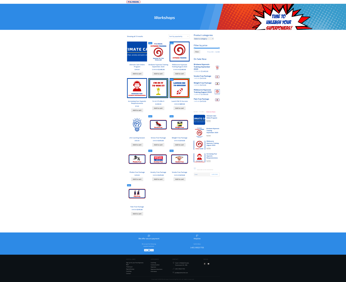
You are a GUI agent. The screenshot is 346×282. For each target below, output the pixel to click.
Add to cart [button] (137, 74)
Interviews (154, 271)
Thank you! (129, 267)
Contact (128, 273)
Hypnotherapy (130, 269)
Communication (155, 265)
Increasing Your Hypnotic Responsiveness (212, 156)
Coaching (128, 271)
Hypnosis (153, 267)
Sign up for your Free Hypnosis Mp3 (134, 263)
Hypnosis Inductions (156, 269)
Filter (197, 52)
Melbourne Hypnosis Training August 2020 (213, 143)
